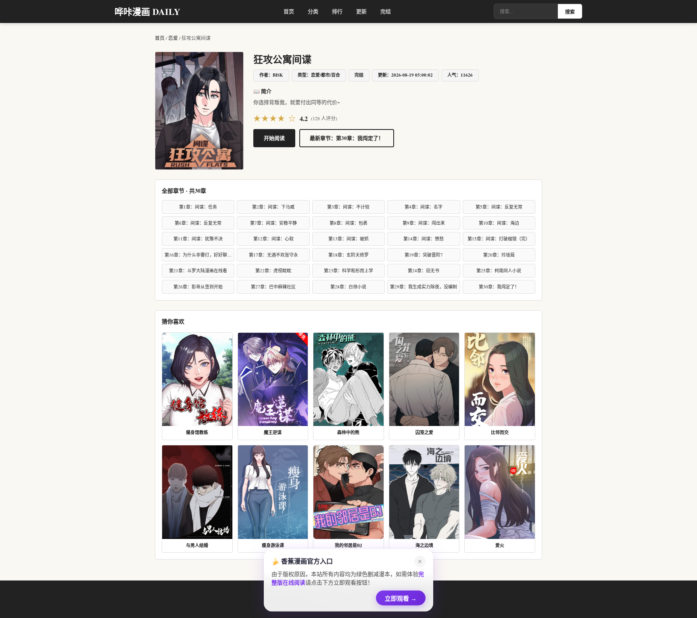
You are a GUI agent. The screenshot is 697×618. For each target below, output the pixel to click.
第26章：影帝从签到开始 (198, 287)
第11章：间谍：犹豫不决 (198, 239)
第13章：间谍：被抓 (348, 239)
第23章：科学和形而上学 (348, 270)
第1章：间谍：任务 (198, 207)
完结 (385, 11)
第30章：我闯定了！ (499, 287)
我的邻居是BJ (348, 545)
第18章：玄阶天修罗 (348, 255)
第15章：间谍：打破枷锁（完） (498, 239)
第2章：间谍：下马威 (273, 207)
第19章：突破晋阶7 (424, 255)
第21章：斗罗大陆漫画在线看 (198, 270)
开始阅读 (274, 138)
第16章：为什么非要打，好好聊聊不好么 (199, 255)
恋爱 (173, 38)
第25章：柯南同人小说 (498, 270)
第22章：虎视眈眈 (273, 270)
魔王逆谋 (273, 432)
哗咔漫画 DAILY (147, 11)
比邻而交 (500, 432)
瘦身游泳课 (273, 545)
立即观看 (401, 596)
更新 (361, 11)
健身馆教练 (197, 432)
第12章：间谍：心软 (273, 239)
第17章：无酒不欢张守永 (273, 255)
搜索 (570, 12)
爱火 (499, 545)
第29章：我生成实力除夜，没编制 (423, 287)
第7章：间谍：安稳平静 (273, 223)
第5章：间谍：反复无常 (499, 207)
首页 (289, 11)
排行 (337, 11)
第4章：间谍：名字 (423, 207)
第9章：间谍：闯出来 (424, 223)
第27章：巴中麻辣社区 (273, 287)
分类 (313, 11)
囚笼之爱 (424, 432)
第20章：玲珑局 (499, 255)
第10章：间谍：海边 (499, 223)
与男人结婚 (197, 545)
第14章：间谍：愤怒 (423, 239)
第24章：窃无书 (423, 270)
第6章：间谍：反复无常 (198, 223)
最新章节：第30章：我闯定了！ (347, 138)
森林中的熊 (348, 432)
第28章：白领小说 (348, 287)
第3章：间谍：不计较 (348, 207)
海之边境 (424, 545)
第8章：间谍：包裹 (348, 223)
